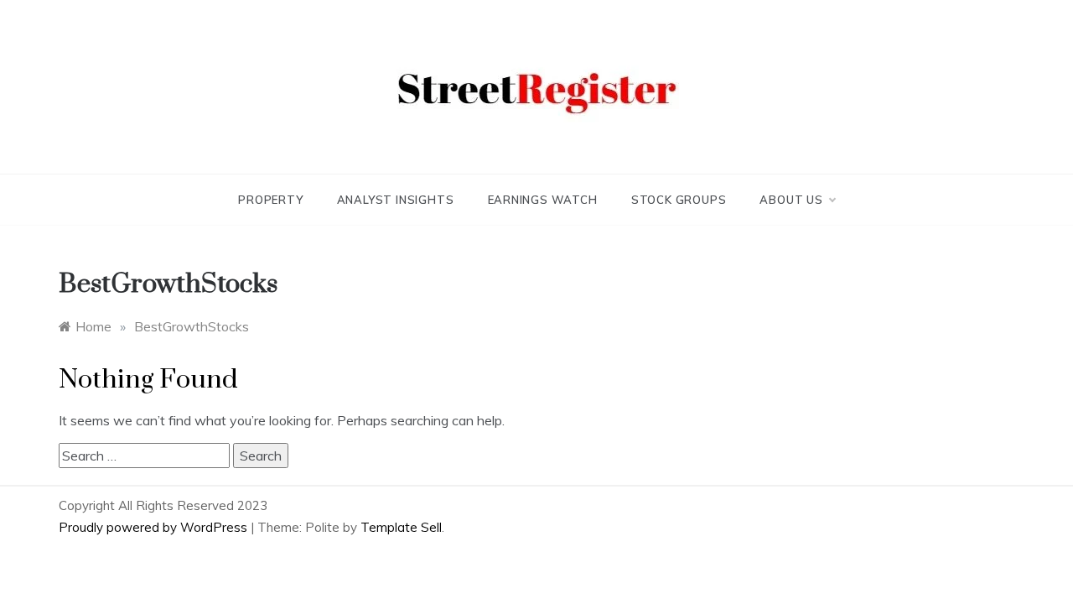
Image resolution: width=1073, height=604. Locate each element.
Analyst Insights (395, 199)
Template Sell (401, 527)
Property (270, 199)
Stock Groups (679, 199)
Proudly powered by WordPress (155, 527)
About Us (790, 199)
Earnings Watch (543, 199)
